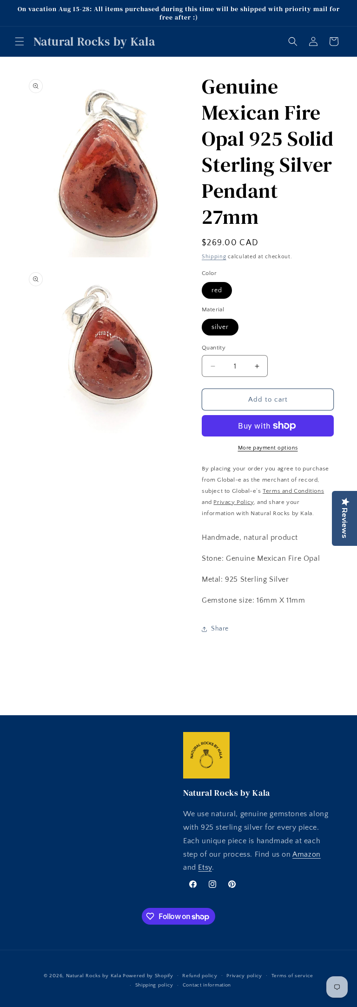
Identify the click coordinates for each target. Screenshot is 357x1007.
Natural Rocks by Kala (93, 976)
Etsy (205, 867)
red (217, 290)
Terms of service (292, 976)
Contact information (207, 985)
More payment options (268, 448)
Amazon (306, 854)
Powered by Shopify (148, 976)
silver (220, 327)
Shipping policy (154, 985)
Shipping (214, 257)
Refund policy (199, 976)
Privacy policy (244, 976)
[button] (19, 41)
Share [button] (220, 628)
